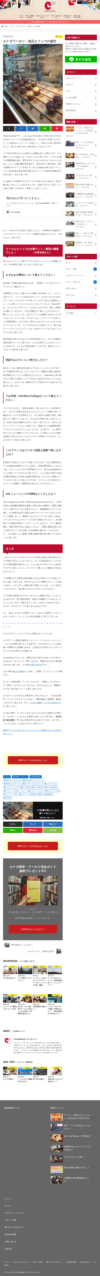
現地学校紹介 (36, 776)
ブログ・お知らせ (56, 16)
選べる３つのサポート (14, 1227)
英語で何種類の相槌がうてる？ (84, 213)
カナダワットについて (42, 16)
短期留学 (50, 794)
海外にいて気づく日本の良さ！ (84, 234)
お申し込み (76, 16)
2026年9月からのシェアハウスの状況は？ (85, 166)
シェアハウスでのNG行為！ (85, 204)
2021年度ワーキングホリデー (34, 780)
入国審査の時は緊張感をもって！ (84, 195)
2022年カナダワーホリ (13, 784)
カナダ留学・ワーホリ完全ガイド (47, 702)
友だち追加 (18, 671)
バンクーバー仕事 (53, 791)
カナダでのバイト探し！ (83, 176)
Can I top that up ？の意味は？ (84, 155)
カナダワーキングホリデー (33, 784)
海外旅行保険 (10, 1234)
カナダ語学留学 (52, 787)
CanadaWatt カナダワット (26, 1039)
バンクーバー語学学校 (28, 794)
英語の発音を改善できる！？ (84, 185)
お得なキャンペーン (74, 78)
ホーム (22, 16)
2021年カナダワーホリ (13, 780)
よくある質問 (71, 97)
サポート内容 (29, 16)
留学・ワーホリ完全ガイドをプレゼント (84, 145)
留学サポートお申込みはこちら (32, 760)
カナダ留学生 (38, 787)
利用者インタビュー (21, 776)
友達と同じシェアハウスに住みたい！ (84, 224)
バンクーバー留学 (11, 794)
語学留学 (9, 798)
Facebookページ (12, 1107)
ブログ (8, 776)
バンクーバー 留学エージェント (16, 791)
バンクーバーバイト (37, 791)
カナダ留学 (26, 787)
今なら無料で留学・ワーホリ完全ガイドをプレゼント (51, 22)
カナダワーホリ (51, 784)
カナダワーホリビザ (12, 787)
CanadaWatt (20, 1272)
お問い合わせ (67, 16)
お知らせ (69, 84)
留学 (41, 794)
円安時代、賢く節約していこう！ (84, 243)
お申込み (8, 1248)
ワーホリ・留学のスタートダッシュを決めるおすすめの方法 (80, 131)
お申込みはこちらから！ (33, 929)
